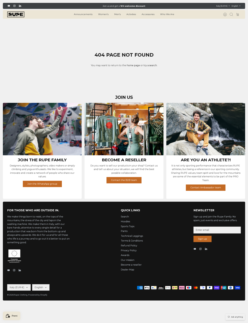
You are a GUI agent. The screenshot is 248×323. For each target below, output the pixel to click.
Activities (131, 14)
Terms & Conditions (132, 240)
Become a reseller (131, 264)
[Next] (166, 6)
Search (125, 216)
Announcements (83, 14)
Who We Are (167, 14)
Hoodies (125, 221)
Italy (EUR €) (221, 6)
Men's (117, 14)
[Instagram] (14, 5)
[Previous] (82, 6)
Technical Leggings (132, 236)
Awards (125, 255)
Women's (103, 14)
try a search (150, 65)
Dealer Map (127, 269)
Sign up (202, 238)
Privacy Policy (129, 250)
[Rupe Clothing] (15, 14)
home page (133, 65)
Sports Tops (127, 226)
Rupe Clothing (20, 295)
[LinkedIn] (20, 5)
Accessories (148, 14)
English (235, 6)
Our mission (127, 260)
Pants (124, 231)
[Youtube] (9, 5)
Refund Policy (129, 245)
